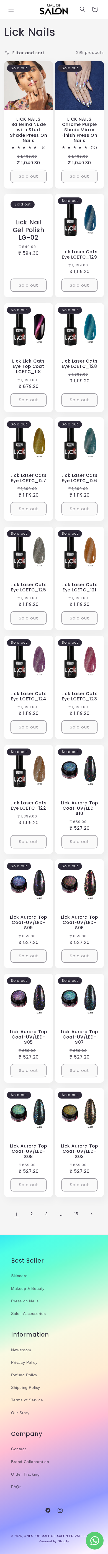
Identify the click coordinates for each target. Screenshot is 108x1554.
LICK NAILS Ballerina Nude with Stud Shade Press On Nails (28, 130)
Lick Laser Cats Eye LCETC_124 (29, 696)
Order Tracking (25, 1474)
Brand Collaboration (30, 1461)
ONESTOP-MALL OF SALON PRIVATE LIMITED (60, 1536)
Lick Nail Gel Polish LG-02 (29, 230)
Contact (18, 1449)
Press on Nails (24, 1301)
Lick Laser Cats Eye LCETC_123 (79, 696)
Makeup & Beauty (28, 1288)
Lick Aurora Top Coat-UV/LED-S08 (28, 1151)
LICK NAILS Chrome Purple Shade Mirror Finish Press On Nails (79, 130)
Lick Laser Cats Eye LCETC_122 (29, 805)
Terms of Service (27, 1400)
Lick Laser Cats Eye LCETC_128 (79, 363)
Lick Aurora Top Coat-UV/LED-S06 (79, 922)
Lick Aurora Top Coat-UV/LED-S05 (28, 1037)
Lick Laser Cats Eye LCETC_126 (79, 478)
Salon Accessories (28, 1313)
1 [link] (16, 1214)
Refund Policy (24, 1375)
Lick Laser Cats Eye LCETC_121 (79, 587)
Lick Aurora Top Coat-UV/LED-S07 (79, 1037)
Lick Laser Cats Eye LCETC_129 (79, 254)
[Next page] (91, 1214)
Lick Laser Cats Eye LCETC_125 (29, 587)
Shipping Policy (25, 1387)
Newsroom (21, 1350)
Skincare (19, 1275)
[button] (11, 9)
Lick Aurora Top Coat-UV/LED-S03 (79, 1151)
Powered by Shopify (54, 1541)
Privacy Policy (24, 1362)
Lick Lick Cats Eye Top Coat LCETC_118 (28, 366)
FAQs (16, 1486)
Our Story (20, 1413)
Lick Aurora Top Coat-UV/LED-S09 (28, 922)
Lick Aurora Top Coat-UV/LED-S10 (79, 808)
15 (76, 1214)
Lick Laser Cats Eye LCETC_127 (29, 478)
